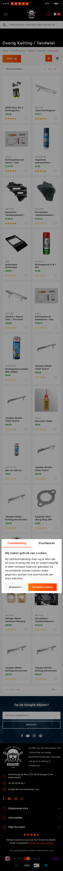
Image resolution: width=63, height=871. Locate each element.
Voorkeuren (46, 543)
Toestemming (16, 543)
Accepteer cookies (42, 587)
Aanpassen (14, 587)
